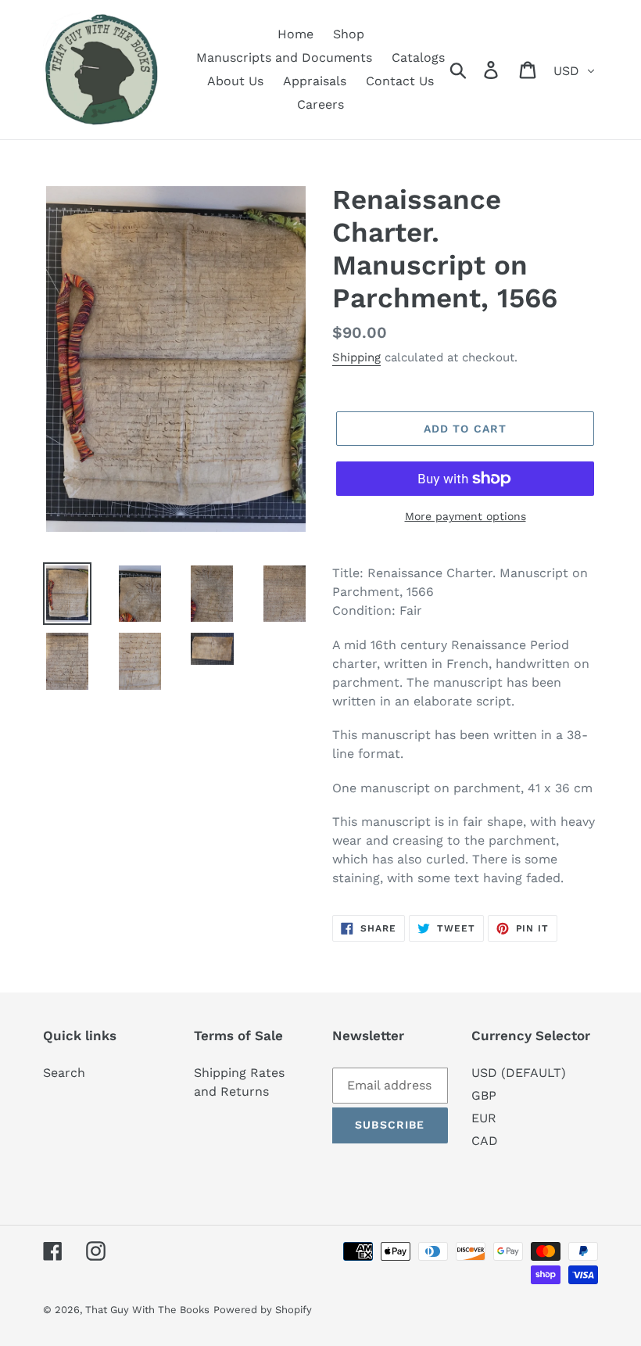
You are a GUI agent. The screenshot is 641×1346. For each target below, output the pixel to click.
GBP (483, 1095)
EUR (483, 1118)
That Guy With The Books (147, 1309)
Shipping (356, 357)
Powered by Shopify (262, 1309)
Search (64, 1072)
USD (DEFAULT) (518, 1072)
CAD (484, 1140)
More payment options (465, 516)
